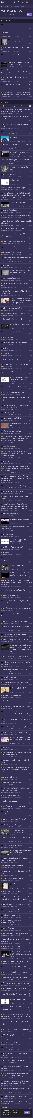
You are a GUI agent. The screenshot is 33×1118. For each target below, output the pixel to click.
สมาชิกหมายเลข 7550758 (7, 703)
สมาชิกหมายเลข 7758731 (7, 756)
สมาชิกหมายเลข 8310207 (7, 536)
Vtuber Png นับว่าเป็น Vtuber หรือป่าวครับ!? (16, 732)
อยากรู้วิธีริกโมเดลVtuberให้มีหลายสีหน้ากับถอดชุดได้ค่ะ (15, 1067)
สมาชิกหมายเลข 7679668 (7, 749)
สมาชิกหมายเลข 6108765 (7, 658)
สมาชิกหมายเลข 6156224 (7, 350)
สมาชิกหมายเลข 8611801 (7, 344)
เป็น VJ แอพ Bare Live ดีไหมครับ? (13, 228)
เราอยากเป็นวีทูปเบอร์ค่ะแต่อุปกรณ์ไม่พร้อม (16, 132)
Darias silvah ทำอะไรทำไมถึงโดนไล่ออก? (16, 313)
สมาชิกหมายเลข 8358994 (7, 334)
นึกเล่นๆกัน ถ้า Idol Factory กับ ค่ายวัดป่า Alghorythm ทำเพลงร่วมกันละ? (20, 954)
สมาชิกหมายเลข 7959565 (7, 821)
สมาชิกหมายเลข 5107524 (7, 164)
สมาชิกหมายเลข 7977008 (7, 816)
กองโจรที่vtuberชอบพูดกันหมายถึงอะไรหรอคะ (15, 48)
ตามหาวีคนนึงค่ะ (8, 337)
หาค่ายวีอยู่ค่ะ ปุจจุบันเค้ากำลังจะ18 (14, 491)
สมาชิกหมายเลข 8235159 (7, 414)
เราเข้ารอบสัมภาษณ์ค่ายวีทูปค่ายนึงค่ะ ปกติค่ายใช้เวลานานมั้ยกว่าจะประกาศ (15, 110)
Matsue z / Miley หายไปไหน (12, 418)
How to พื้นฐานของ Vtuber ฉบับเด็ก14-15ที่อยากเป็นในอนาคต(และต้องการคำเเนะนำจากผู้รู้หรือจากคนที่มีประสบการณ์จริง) (16, 94)
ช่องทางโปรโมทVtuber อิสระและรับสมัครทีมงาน (16, 872)
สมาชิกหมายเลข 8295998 (6, 36)
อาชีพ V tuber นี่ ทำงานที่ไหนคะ (13, 878)
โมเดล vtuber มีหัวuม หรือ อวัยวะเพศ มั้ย (15, 682)
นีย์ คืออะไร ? (7, 32)
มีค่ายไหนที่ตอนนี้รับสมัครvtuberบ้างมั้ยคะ (16, 988)
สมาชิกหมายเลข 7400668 (7, 867)
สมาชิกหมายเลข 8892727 (7, 254)
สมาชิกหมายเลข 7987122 (7, 797)
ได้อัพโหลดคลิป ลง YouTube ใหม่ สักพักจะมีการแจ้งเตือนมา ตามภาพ (19, 379)
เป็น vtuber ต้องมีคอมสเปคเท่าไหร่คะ (14, 55)
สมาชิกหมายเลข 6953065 (6, 81)
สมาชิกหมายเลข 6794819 (14, 1003)
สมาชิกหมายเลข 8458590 (7, 420)
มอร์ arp (5, 348)
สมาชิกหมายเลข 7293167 (7, 862)
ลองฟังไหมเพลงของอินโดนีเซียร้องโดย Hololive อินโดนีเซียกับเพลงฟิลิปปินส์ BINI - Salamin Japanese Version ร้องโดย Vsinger (14, 506)
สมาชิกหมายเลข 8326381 (7, 515)
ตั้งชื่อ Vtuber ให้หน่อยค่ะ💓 (11, 915)
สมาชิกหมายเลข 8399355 (7, 457)
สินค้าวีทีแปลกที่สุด (18, 565)
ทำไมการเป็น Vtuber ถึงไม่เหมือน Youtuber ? (17, 1029)
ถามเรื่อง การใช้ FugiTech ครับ (21, 324)
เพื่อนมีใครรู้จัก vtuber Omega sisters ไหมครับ (20, 153)
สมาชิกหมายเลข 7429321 (14, 692)
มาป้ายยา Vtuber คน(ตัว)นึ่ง (20, 519)
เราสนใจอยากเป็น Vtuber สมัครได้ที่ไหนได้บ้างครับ (15, 813)
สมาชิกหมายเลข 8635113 (7, 321)
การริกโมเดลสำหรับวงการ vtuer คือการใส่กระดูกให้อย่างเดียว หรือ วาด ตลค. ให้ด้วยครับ (15, 1015)
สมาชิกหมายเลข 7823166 (7, 1049)
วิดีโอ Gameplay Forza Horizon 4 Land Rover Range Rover (15, 1036)
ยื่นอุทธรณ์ (15, 180)
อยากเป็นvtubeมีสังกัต (10, 446)
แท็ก (5, 6)
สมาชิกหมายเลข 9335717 (7, 128)
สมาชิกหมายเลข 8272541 (7, 562)
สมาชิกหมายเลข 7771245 (7, 985)
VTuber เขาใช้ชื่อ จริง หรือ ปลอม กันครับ (15, 961)
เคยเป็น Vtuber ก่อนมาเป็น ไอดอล (20, 168)
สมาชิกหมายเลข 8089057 (7, 708)
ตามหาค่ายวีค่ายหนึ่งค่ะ (10, 359)
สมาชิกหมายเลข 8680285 (14, 328)
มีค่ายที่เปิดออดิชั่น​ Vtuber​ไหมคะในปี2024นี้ (16, 904)
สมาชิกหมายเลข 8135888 (7, 679)
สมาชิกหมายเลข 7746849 (6, 51)
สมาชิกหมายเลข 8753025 (11, 44)
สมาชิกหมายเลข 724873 (14, 304)
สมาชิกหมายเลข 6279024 (7, 728)
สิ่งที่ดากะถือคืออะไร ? (19, 688)
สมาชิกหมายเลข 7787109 (7, 1077)
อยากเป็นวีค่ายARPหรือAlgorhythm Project (16, 215)
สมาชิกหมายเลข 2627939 (14, 958)
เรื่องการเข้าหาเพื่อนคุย (10, 210)
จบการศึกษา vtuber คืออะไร (12, 946)
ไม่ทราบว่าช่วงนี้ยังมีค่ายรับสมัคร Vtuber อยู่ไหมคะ (15, 720)
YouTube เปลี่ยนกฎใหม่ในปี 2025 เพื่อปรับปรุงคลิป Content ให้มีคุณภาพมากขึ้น (16, 161)
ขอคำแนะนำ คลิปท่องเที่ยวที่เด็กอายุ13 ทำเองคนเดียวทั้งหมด (16, 528)
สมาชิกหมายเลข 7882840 (7, 943)
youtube (14, 137)
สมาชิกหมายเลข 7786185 (7, 1085)
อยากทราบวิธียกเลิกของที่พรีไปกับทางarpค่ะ (16, 657)
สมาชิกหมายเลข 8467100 (7, 310)
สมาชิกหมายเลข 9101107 (7, 133)
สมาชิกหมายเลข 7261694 (14, 888)
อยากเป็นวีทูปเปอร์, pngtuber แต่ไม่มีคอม (15, 891)
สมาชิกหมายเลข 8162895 (7, 641)
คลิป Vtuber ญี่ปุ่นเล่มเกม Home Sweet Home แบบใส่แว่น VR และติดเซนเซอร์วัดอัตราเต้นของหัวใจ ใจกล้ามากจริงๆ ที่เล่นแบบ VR (16, 439)
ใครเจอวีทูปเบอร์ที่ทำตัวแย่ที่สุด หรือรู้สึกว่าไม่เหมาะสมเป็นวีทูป (16, 365)
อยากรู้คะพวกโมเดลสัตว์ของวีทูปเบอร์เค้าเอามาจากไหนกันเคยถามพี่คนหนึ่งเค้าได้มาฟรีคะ (16, 713)
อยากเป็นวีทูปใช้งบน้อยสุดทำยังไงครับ (14, 1061)
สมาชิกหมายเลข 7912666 (6, 59)
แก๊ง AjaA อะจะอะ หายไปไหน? (12, 431)
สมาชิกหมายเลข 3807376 (14, 834)
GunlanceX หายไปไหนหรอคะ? (12, 319)
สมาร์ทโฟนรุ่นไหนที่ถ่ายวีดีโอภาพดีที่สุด (15, 967)
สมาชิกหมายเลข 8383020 (7, 361)
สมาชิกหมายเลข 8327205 (7, 374)
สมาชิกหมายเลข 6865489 (7, 433)
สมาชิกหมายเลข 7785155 (7, 734)
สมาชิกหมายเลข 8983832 (7, 121)
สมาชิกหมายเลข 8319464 (14, 523)
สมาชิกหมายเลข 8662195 (7, 339)
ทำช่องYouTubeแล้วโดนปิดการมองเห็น (15, 343)
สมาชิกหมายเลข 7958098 (7, 841)
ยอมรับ (27, 1112)
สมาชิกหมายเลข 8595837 (7, 355)
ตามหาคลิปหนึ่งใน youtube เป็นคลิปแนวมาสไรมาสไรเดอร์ (16, 615)
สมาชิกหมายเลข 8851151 (7, 261)
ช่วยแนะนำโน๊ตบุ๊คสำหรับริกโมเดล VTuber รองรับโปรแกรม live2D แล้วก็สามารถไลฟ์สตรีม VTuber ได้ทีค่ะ (16, 469)
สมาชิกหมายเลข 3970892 (7, 148)
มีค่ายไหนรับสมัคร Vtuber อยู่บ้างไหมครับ (16, 621)
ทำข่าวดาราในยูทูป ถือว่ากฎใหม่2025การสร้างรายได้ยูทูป (15, 235)
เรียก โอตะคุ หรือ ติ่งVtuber (11, 278)
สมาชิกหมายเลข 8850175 (7, 267)
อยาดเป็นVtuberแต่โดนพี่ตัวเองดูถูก (14, 188)
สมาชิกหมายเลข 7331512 (7, 716)
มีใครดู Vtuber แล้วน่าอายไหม (12, 308)
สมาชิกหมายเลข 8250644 (7, 586)
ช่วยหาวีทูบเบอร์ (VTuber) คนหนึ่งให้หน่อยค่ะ (17, 706)
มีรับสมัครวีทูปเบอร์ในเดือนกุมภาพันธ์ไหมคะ (17, 825)
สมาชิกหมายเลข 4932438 (7, 295)
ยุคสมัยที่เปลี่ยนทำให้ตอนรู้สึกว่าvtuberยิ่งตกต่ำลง (14, 498)
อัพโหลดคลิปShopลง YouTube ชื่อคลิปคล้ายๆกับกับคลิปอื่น (16, 663)
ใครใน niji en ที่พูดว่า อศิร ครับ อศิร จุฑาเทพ (16, 486)
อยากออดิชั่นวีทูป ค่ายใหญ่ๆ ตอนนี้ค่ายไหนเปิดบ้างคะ (15, 940)
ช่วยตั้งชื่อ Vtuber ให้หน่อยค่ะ (12, 695)
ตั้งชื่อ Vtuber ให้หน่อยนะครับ (12, 801)
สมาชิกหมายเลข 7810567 (7, 1062)
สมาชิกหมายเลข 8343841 (7, 389)
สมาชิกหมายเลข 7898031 (7, 924)
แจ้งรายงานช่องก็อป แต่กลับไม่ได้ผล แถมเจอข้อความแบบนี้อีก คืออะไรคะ (15, 789)
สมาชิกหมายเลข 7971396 (7, 826)
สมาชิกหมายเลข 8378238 (7, 448)
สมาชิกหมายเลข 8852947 (7, 249)
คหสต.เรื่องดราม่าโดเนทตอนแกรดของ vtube (17, 247)
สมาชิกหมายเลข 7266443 (7, 1044)
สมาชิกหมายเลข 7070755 (7, 847)
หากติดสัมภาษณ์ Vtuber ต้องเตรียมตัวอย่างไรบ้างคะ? (16, 125)
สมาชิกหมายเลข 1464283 (7, 189)
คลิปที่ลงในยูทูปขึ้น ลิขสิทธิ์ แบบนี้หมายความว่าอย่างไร (20, 541)
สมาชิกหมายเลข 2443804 (7, 930)
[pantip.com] (3, 2)
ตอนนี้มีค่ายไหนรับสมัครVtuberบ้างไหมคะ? (16, 85)
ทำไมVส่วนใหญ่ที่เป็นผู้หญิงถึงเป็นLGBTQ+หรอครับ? (11, 922)
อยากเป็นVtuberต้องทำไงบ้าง (12, 795)
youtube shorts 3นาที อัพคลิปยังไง (20, 425)
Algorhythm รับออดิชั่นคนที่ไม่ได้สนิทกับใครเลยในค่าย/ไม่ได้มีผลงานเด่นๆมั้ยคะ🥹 (15, 1082)
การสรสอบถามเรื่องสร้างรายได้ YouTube (15, 978)
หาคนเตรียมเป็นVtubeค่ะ (11, 777)
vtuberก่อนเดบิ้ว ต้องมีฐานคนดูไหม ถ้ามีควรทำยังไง (15, 1023)
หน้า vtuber (6, 747)
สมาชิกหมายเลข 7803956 (7, 697)
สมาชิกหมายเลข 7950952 (14, 577)
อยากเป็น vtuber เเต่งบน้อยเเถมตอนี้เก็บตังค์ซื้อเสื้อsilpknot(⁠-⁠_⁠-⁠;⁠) (16, 222)
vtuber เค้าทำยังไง (8, 928)
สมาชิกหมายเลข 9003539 (7, 217)
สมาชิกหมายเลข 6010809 (7, 1018)
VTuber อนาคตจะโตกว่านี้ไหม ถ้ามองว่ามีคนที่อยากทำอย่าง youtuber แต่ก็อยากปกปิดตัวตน (16, 898)
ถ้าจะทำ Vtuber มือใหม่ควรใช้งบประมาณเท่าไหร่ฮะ (16, 839)
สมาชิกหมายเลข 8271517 (14, 569)
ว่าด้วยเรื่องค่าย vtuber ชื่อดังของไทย (14, 25)
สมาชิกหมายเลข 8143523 (14, 543)
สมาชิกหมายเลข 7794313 (14, 427)
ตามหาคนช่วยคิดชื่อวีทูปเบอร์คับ (13, 845)
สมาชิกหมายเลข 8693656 (7, 315)
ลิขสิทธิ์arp (6, 701)
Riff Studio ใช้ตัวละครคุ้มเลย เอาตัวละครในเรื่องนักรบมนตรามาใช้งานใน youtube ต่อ (21, 301)
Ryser (2, 605)
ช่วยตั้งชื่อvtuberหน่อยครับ (11, 514)
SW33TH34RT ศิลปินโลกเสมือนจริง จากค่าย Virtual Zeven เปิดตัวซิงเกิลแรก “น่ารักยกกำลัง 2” (21, 740)
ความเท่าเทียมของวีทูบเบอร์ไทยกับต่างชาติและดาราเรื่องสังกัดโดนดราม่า (15, 671)
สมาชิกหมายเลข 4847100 (11, 66)
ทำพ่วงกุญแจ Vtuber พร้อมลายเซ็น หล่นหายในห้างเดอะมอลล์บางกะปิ (15, 628)
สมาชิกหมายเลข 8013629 (7, 779)
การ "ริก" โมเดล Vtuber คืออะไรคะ (14, 392)
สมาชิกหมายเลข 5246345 (7, 500)
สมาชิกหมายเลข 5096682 (7, 792)
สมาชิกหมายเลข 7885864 (7, 935)
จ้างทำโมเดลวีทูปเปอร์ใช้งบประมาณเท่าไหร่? (17, 640)
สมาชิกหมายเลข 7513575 (7, 1098)
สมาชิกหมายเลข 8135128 (7, 684)
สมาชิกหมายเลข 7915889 (7, 906)
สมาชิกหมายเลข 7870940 (7, 963)
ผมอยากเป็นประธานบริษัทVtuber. (13, 866)
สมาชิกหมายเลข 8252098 (7, 225)
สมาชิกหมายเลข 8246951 (7, 592)
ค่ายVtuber (6, 461)
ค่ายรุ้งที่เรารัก (7, 265)
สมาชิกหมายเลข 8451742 (7, 29)
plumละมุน (3, 1031)
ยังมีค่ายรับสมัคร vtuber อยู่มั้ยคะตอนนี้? (15, 933)
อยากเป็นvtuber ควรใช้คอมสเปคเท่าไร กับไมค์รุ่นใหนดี (15, 559)
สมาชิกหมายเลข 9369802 (7, 113)
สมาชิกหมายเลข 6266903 (7, 394)
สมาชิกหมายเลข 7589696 (7, 530)
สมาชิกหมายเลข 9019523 (7, 212)
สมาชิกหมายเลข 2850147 (7, 1011)
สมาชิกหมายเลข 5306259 (7, 990)
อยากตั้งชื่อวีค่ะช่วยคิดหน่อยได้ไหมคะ (14, 634)
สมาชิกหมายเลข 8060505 (7, 636)
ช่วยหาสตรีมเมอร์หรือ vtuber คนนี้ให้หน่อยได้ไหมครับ (19, 41)
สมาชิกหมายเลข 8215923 (7, 623)
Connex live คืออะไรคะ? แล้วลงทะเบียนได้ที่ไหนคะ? (15, 761)
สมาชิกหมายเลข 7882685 (7, 948)
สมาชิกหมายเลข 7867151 (7, 618)
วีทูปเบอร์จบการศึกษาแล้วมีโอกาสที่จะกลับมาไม (15, 285)
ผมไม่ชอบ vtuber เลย (9, 175)
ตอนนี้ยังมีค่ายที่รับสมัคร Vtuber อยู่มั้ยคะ (15, 727)
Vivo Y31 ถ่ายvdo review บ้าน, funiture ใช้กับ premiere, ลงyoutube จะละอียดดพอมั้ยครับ (15, 71)
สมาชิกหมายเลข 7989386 (7, 803)
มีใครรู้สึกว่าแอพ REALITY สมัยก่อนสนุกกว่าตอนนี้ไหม (15, 118)
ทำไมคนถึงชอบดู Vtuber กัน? (12, 332)
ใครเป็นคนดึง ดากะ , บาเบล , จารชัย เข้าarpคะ (17, 983)
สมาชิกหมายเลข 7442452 (7, 597)
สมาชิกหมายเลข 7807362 (7, 1070)
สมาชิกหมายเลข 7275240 (7, 1057)
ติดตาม (29, 14)
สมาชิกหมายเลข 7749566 (14, 171)
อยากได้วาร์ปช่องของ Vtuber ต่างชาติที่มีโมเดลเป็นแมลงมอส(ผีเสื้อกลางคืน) (14, 1075)
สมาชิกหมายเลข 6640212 (7, 463)
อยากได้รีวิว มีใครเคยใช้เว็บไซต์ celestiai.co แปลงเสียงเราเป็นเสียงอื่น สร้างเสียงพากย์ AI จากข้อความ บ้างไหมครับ (16, 454)
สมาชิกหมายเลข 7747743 (7, 1103)
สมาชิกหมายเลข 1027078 (14, 383)
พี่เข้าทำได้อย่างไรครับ (19, 203)
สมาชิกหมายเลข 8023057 (7, 764)
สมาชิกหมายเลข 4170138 (7, 610)
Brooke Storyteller (5, 1039)
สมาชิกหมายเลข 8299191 (7, 549)
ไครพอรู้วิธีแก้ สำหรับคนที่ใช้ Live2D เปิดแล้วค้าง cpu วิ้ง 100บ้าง (16, 259)
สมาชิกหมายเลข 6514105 (7, 238)
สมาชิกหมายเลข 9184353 (14, 184)
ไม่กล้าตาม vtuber (8, 372)
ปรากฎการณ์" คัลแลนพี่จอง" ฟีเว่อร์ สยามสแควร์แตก (20, 831)
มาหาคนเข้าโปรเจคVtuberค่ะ (12, 252)
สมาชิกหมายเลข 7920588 (7, 631)
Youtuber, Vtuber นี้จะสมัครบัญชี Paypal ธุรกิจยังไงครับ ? (16, 602)
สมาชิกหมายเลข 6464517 (7, 723)
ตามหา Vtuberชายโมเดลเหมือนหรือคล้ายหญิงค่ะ (15, 399)
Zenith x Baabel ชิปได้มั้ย (10, 1048)
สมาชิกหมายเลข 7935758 (7, 673)
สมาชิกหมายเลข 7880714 (7, 893)
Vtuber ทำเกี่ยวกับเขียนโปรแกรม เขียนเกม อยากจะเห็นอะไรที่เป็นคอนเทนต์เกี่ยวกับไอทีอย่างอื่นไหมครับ (16, 583)
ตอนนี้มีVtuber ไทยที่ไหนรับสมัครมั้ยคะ (15, 806)
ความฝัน (5, 1107)
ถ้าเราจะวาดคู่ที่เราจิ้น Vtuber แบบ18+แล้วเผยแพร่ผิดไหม (16, 78)
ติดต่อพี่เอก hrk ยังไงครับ (10, 677)
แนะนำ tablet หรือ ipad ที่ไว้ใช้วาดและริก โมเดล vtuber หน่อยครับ (15, 859)
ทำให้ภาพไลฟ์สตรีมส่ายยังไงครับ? (13, 547)
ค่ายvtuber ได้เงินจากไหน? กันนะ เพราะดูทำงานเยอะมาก (15, 1008)
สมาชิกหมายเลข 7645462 (7, 280)
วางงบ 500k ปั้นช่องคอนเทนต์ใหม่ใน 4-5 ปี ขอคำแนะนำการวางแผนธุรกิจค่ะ (16, 146)
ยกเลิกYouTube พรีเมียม (19, 999)
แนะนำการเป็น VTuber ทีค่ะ (11, 1042)
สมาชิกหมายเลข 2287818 (7, 230)
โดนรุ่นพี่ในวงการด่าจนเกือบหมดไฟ (14, 590)
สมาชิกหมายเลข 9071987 (6, 96)
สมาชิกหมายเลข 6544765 (7, 917)
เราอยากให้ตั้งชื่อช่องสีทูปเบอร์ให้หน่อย (15, 1101)
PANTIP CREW (13, 744)
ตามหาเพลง (7, 353)
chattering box (5, 74)
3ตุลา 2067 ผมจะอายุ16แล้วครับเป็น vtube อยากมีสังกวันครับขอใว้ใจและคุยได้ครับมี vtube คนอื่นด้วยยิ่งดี (16, 478)
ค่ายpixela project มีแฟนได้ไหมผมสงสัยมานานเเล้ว (15, 1054)
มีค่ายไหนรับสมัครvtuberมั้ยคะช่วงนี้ (14, 819)
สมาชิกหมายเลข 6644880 (7, 89)
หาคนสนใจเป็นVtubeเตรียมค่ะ (12, 783)
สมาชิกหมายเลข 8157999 (14, 653)
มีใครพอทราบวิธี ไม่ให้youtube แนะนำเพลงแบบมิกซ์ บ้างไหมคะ (20, 574)
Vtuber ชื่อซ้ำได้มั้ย (9, 413)
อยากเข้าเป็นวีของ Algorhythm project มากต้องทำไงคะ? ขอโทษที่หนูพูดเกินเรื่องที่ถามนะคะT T (15, 770)
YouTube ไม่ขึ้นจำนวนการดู (20, 884)
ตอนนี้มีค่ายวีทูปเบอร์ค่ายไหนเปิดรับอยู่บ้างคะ (17, 608)
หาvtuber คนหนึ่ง (8, 534)
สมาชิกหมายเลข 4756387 (7, 472)
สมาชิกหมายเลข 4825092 (15, 141)
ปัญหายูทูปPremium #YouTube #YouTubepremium (18, 63)
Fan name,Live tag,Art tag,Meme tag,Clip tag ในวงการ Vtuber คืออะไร (16, 754)
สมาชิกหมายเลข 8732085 (7, 287)
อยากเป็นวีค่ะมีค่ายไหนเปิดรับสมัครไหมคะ (16, 387)
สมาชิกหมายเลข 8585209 (7, 368)
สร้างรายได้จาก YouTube (10, 595)
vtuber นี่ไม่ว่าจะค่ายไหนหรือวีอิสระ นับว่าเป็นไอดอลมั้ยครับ (16, 292)
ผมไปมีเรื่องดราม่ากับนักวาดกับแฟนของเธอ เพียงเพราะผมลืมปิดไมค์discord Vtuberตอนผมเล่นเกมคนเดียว (20, 648)
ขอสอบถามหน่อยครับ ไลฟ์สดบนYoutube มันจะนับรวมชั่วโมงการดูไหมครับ (15, 406)
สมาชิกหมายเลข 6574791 (7, 880)
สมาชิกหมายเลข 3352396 (7, 409)
